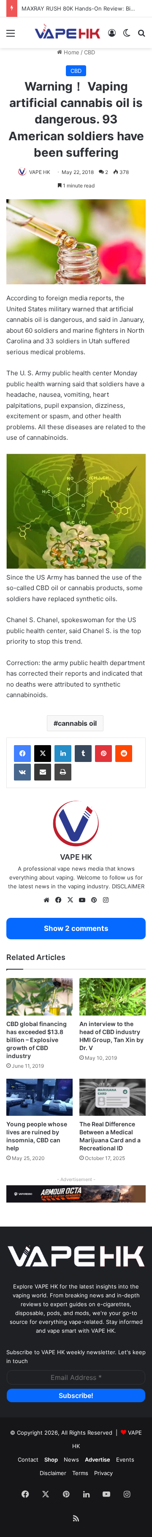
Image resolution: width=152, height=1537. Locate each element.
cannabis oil (77, 723)
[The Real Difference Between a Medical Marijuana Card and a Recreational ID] (112, 1097)
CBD (89, 52)
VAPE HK (39, 172)
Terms (80, 1473)
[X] (42, 753)
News (71, 1459)
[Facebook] (22, 753)
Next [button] (135, 1193)
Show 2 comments (76, 928)
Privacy (103, 1473)
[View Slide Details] (76, 1194)
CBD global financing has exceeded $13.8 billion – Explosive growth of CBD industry (36, 1039)
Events (125, 1459)
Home (70, 52)
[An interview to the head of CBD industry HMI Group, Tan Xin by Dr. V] (112, 997)
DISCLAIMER (128, 886)
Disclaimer (53, 1473)
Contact (28, 1459)
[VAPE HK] (67, 32)
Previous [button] (17, 1193)
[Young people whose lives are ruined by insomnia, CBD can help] (39, 1097)
